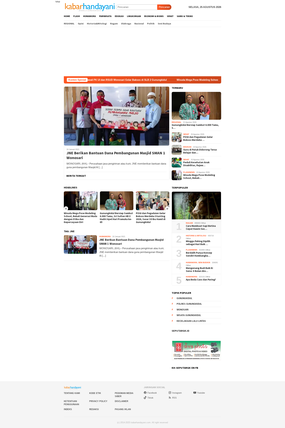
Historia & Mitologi (196, 236)
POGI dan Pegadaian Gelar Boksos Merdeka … (198, 138)
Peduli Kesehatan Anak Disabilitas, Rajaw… (196, 164)
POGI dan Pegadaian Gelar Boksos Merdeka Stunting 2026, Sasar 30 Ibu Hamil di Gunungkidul (150, 218)
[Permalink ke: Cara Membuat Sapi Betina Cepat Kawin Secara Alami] (196, 206)
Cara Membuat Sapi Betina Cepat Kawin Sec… (201, 227)
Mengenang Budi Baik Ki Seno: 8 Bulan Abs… (199, 270)
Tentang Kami (72, 393)
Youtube (201, 393)
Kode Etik (95, 393)
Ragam (189, 223)
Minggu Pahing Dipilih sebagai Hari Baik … (198, 243)
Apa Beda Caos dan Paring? (201, 279)
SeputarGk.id (180, 330)
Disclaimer (121, 401)
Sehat (186, 134)
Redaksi (94, 409)
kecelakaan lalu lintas (191, 321)
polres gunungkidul (189, 304)
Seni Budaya (204, 262)
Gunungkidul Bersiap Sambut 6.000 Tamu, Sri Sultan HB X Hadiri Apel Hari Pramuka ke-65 (116, 218)
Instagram (177, 393)
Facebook (152, 393)
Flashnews (189, 172)
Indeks (68, 409)
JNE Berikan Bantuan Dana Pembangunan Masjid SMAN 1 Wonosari (115, 155)
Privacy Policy (98, 401)
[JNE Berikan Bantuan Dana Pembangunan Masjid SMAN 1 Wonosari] (116, 115)
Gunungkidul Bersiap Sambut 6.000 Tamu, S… (195, 126)
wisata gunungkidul (189, 315)
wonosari (183, 309)
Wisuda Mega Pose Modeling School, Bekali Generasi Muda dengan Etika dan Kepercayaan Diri (212, 79)
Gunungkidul (184, 298)
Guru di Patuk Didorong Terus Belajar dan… (200, 151)
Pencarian (164, 7)
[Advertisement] (142, 51)
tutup (58, 1)
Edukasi (187, 147)
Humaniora (105, 236)
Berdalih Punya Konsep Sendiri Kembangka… (199, 254)
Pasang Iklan (123, 409)
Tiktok (150, 398)
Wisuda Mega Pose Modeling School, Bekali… (199, 176)
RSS (174, 398)
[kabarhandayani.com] (90, 7)
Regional (176, 122)
